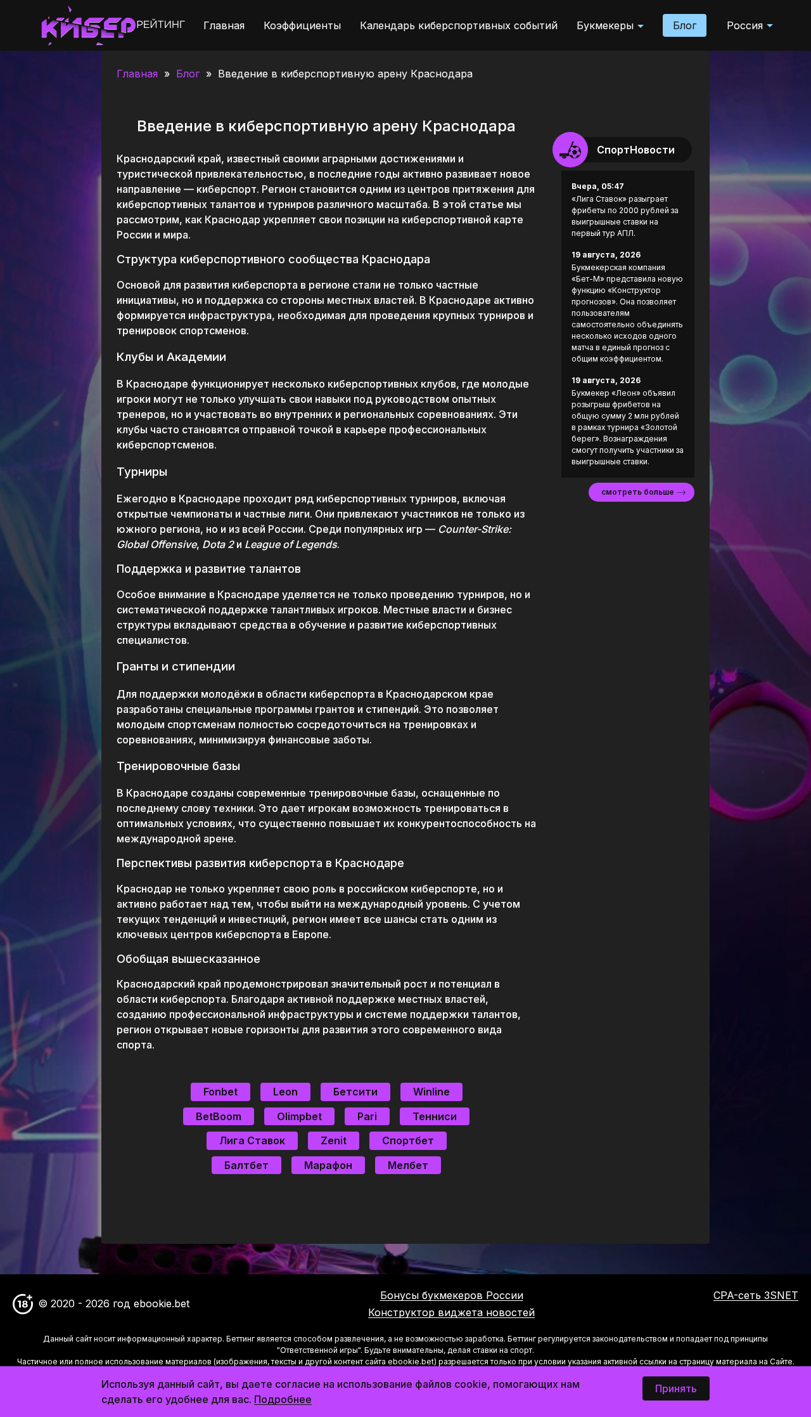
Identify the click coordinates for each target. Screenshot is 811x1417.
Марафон (328, 1165)
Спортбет (408, 1140)
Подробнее (283, 1399)
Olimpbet (299, 1116)
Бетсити (355, 1091)
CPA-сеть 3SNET (755, 1296)
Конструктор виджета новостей (451, 1312)
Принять (676, 1388)
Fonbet (220, 1091)
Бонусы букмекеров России (451, 1295)
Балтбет (246, 1165)
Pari (367, 1116)
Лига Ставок (252, 1140)
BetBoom (218, 1116)
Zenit (334, 1140)
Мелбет (408, 1165)
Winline (431, 1091)
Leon (285, 1091)
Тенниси (434, 1116)
